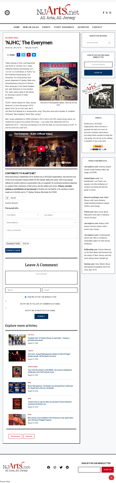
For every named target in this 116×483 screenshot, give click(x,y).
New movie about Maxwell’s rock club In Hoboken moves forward (96, 215)
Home (17, 27)
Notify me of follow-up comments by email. (40, 304)
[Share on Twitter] (23, 55)
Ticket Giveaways (64, 27)
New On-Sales (31, 27)
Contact (97, 27)
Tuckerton (28, 436)
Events (46, 27)
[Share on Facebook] (18, 55)
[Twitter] (106, 12)
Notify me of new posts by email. (40, 310)
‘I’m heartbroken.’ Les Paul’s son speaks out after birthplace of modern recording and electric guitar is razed (96, 184)
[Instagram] (110, 12)
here (25, 128)
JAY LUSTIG (17, 48)
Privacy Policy (5, 481)
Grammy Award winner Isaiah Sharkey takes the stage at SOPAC (97, 170)
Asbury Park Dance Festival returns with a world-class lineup (96, 226)
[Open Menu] (7, 12)
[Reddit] (67, 467)
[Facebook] (103, 12)
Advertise (83, 27)
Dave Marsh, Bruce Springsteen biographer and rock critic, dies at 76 (97, 267)
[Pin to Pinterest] (29, 55)
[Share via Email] (34, 55)
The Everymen (15, 436)
